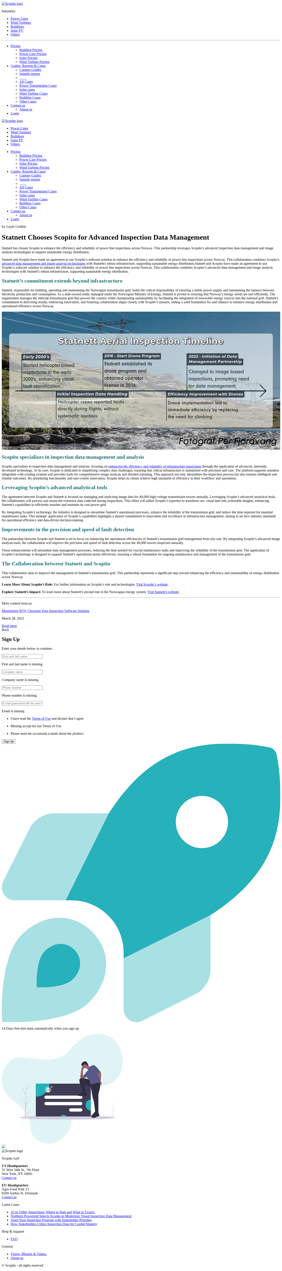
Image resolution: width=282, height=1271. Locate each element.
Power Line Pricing (32, 54)
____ (22, 78)
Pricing (15, 46)
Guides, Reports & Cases (28, 66)
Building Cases (30, 97)
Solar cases (27, 89)
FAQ (14, 1239)
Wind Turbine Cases (33, 93)
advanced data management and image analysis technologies (43, 263)
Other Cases (27, 101)
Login (15, 113)
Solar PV (17, 30)
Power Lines (19, 18)
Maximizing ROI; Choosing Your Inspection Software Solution (45, 611)
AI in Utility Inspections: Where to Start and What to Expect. (53, 1212)
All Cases (26, 81)
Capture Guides (30, 70)
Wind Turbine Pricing (34, 62)
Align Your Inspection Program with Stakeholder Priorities (51, 1220)
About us (25, 109)
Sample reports (29, 74)
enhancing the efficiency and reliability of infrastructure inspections (154, 466)
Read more (9, 626)
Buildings (17, 26)
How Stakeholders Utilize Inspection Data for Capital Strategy (54, 1224)
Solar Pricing (28, 58)
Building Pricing (30, 50)
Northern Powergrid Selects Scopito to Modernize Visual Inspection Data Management (71, 1216)
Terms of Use (41, 718)
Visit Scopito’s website (152, 584)
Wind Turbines (21, 22)
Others (15, 34)
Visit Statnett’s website (163, 592)
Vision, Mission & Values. (29, 1254)
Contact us (18, 105)
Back (5, 630)
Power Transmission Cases (38, 85)
